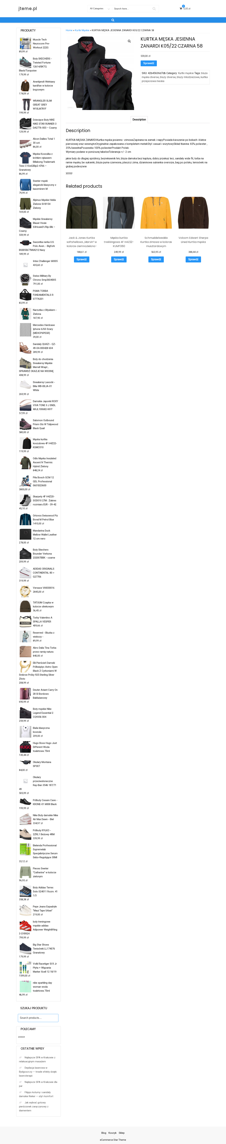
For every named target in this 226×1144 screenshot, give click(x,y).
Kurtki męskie (82, 30)
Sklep (122, 1132)
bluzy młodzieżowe (188, 77)
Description (139, 119)
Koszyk (112, 1132)
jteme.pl (28, 8)
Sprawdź (148, 63)
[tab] (139, 119)
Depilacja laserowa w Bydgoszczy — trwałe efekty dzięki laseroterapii (38, 1071)
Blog (103, 1132)
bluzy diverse (168, 77)
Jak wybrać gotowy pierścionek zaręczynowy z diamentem (33, 1106)
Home (69, 30)
